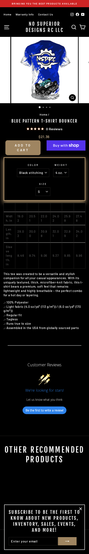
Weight (60, 164)
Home (7, 14)
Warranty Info (25, 14)
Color (33, 164)
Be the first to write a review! (44, 410)
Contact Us (45, 14)
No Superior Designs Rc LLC (44, 27)
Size (43, 183)
